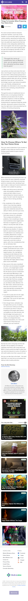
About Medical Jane (8, 557)
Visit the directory (5, 366)
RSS (21, 562)
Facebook (22, 553)
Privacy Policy (6, 562)
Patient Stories (6, 555)
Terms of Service (7, 566)
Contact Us (5, 559)
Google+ (22, 560)
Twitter (22, 555)
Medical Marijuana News (9, 553)
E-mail (21, 557)
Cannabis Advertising (8, 568)
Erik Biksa (14, 383)
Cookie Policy (6, 564)
